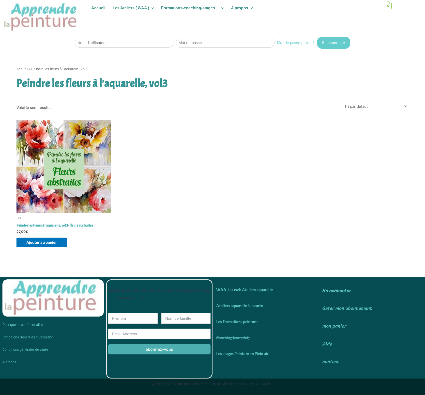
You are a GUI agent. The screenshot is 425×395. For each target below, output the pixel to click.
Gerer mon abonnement (347, 308)
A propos (239, 8)
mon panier (334, 326)
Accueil (98, 8)
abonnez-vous (159, 349)
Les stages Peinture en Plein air (242, 354)
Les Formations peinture (237, 322)
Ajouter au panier (41, 242)
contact (330, 361)
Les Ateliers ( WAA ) (131, 8)
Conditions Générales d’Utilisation (28, 337)
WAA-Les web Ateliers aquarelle (244, 290)
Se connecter (336, 290)
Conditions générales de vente (25, 349)
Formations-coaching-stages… (190, 8)
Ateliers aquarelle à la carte (239, 306)
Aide (327, 344)
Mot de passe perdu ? (296, 42)
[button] (133, 8)
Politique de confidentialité (22, 325)
